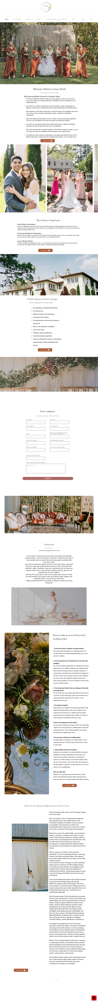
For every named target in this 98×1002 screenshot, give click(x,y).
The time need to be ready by (57, 447)
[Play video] (49, 606)
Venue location (29, 426)
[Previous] (8, 563)
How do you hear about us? (32, 455)
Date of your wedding (31, 440)
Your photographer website (56, 440)
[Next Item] (95, 178)
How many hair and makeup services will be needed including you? (58, 433)
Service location (53, 426)
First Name (29, 419)
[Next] (89, 563)
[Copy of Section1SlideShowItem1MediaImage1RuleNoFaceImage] (51, 583)
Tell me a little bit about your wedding (35, 462)
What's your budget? (31, 447)
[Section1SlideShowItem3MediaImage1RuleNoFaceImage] (46, 583)
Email (27, 433)
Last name (52, 419)
